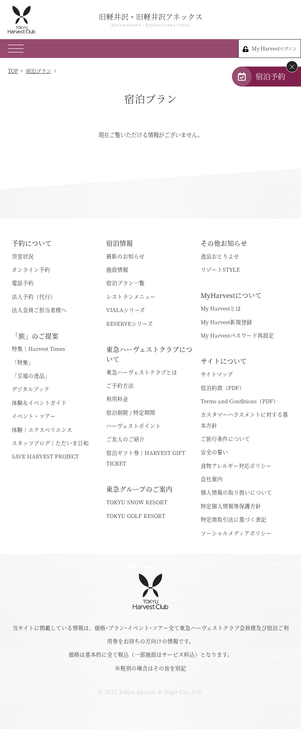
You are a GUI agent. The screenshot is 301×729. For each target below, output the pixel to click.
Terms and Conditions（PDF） (240, 401)
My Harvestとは (221, 308)
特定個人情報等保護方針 (231, 506)
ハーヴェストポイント (133, 425)
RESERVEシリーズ (129, 323)
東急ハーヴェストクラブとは (141, 372)
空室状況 (23, 256)
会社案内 (212, 479)
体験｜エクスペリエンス (42, 429)
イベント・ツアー (34, 416)
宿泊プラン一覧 (125, 283)
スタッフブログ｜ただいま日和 (50, 443)
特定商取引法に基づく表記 (234, 519)
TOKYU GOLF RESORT (135, 516)
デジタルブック (30, 389)
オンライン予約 (31, 269)
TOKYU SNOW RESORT (136, 502)
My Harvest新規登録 (226, 322)
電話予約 (23, 283)
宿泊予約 (270, 76)
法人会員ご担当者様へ (39, 310)
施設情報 (117, 269)
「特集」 (23, 362)
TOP (13, 70)
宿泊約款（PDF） (223, 388)
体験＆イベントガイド (39, 402)
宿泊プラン (38, 70)
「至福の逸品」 (31, 375)
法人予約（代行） (34, 296)
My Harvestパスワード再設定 (237, 335)
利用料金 (117, 398)
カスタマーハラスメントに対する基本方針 (244, 419)
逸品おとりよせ (220, 256)
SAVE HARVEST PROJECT (45, 456)
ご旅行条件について (225, 438)
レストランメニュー (131, 296)
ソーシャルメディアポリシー (236, 533)
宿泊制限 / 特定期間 (130, 412)
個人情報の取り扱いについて (236, 492)
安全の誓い (214, 452)
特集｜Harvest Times (38, 348)
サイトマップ (217, 374)
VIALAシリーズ (125, 310)
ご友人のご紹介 (125, 439)
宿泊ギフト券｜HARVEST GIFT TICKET (145, 458)
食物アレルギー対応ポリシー (236, 465)
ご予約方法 (120, 385)
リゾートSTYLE (220, 269)
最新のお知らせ (125, 256)
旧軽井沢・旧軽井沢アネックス (151, 19)
